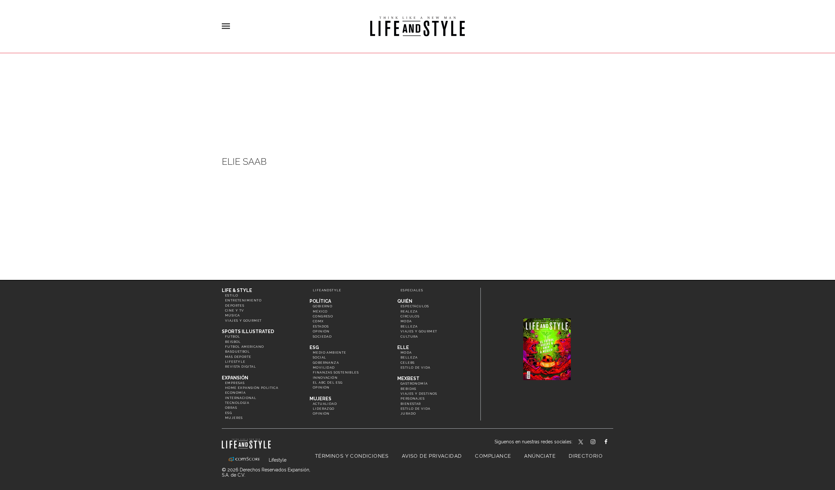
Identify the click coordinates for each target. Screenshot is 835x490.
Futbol (232, 336)
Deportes (234, 305)
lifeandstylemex (598, 442)
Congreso (323, 316)
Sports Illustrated (248, 331)
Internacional (240, 398)
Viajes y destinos (419, 393)
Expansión (235, 377)
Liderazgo (324, 408)
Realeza (409, 311)
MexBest (408, 378)
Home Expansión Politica (251, 388)
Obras (231, 407)
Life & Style (237, 290)
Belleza (409, 326)
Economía (235, 392)
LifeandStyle (327, 290)
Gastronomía (414, 383)
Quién (404, 301)
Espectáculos (415, 306)
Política (320, 301)
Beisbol (233, 342)
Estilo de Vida (416, 408)
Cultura (409, 336)
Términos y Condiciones (352, 456)
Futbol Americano (244, 346)
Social (319, 357)
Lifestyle (235, 361)
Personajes (413, 398)
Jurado (408, 413)
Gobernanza (326, 362)
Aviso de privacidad (432, 456)
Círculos (410, 316)
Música (232, 315)
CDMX (318, 321)
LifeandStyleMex (581, 442)
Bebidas (409, 388)
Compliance (493, 456)
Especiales (412, 290)
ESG (228, 413)
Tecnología (237, 403)
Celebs (408, 362)
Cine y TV (234, 310)
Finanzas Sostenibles (336, 372)
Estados (321, 326)
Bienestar (411, 404)
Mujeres (234, 418)
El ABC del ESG (328, 382)
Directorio (586, 456)
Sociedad (322, 336)
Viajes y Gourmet (243, 320)
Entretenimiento (243, 300)
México (320, 311)
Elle (403, 347)
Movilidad (324, 367)
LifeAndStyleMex (611, 442)
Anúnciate (540, 456)
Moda (406, 321)
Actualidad (325, 404)
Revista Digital (240, 366)
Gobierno (322, 306)
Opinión (321, 331)
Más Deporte (238, 357)
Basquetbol (237, 351)
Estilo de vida (416, 367)
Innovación (325, 377)
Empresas (235, 383)
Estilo (231, 295)
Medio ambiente (329, 352)
